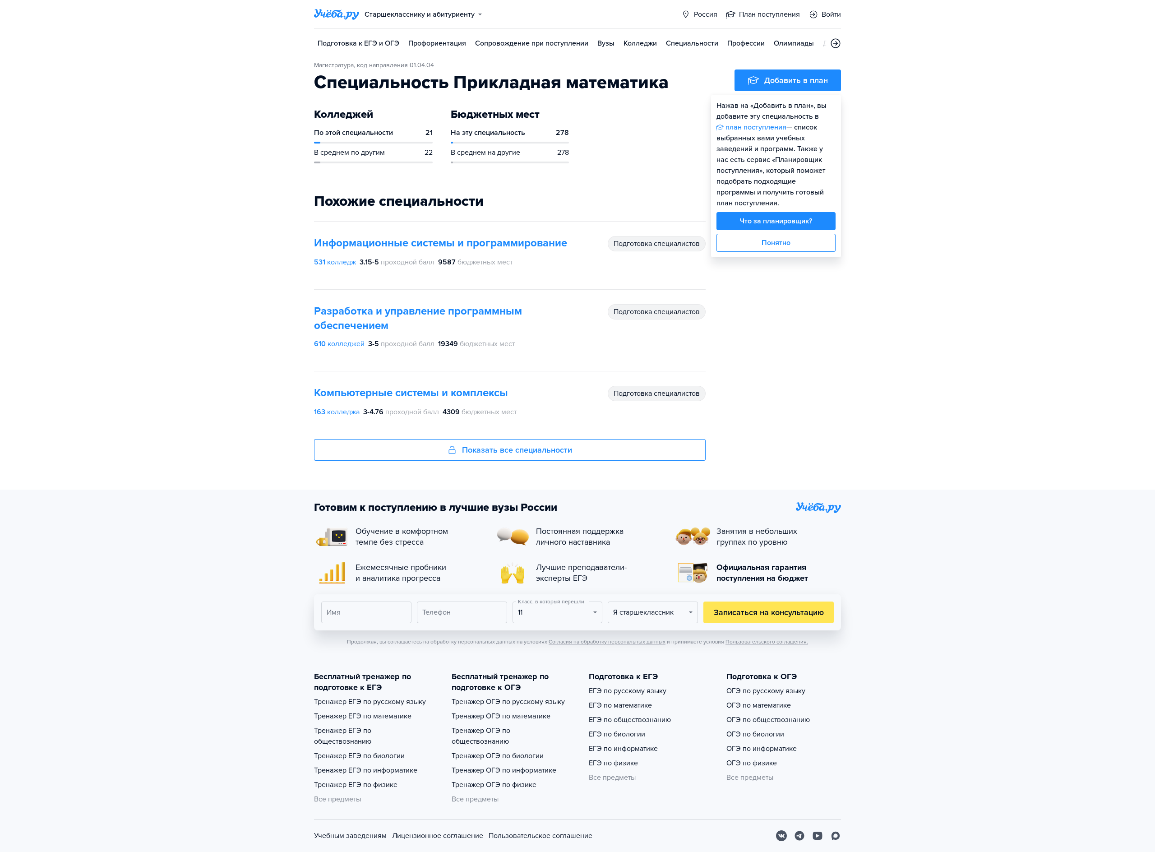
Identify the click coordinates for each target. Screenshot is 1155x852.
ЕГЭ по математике (620, 705)
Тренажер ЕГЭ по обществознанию (342, 736)
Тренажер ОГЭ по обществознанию (481, 736)
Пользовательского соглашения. (766, 642)
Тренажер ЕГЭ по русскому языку (370, 701)
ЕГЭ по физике (613, 763)
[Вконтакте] (781, 835)
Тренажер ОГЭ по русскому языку (508, 701)
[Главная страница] (336, 14)
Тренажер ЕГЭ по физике (355, 784)
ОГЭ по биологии (755, 734)
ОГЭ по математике (758, 705)
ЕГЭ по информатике (623, 748)
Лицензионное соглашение (437, 835)
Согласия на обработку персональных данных (607, 642)
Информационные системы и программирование (440, 243)
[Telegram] (799, 835)
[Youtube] (817, 835)
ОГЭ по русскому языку (765, 690)
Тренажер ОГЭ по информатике (504, 770)
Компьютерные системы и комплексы (411, 392)
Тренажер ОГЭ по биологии (498, 755)
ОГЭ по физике (751, 763)
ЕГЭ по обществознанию (630, 719)
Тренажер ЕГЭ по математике (362, 716)
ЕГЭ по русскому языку (627, 690)
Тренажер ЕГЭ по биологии (359, 755)
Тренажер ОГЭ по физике (494, 784)
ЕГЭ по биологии (617, 734)
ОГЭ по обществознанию (768, 719)
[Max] (835, 835)
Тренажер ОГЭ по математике (501, 716)
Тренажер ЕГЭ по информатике (365, 770)
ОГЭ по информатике (761, 748)
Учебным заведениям (350, 835)
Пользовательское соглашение (540, 835)
